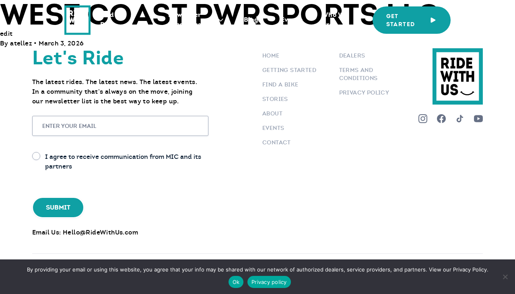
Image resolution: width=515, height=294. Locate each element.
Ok (236, 282)
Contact (276, 142)
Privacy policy (269, 282)
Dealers (352, 55)
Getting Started (289, 70)
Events (292, 19)
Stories (275, 99)
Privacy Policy (364, 92)
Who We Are (335, 19)
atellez (22, 43)
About (272, 113)
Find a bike (280, 84)
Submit (58, 207)
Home (271, 55)
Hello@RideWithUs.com (100, 232)
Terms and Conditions (358, 74)
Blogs (253, 19)
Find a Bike (109, 19)
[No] (505, 277)
